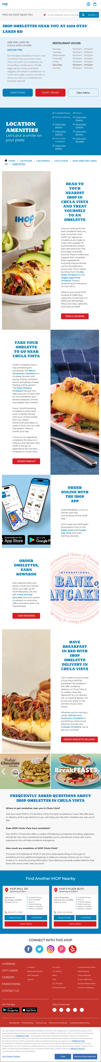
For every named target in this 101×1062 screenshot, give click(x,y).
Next (97, 771)
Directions (17, 92)
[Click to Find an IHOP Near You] (44, 15)
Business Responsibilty (87, 983)
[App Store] (29, 1010)
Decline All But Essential (85, 1056)
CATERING (8, 963)
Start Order (50, 92)
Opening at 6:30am (68, 891)
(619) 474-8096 (64, 912)
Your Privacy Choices (11, 1056)
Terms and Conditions (58, 1023)
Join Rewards (26, 615)
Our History (57, 971)
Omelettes (18, 164)
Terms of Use (41, 1023)
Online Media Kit (84, 975)
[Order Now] (95, 4)
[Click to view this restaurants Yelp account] (73, 949)
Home (12, 161)
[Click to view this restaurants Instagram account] (50, 949)
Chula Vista (61, 161)
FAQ (54, 979)
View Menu (83, 92)
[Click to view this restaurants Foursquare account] (61, 949)
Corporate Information (87, 967)
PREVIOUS (3, 771)
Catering (37, 917)
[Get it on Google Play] (33, 539)
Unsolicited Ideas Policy (80, 1023)
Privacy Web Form (85, 979)
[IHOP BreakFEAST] (76, 771)
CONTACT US (10, 990)
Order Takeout (26, 461)
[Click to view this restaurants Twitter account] (39, 949)
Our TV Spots (57, 983)
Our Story (56, 967)
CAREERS (8, 977)
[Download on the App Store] (19, 539)
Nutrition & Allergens (86, 988)
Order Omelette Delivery (79, 739)
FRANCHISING (11, 984)
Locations (26, 161)
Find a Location (74, 316)
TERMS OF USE (22, 1036)
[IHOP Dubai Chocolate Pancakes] (25, 771)
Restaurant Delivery (35, 971)
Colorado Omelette (71, 727)
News (54, 975)
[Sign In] (88, 4)
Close (62, 1056)
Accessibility (14, 1023)
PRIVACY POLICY (77, 1049)
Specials (30, 979)
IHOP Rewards (33, 975)
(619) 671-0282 (15, 912)
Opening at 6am (18, 891)
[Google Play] (10, 1010)
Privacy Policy (28, 1023)
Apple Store (67, 530)
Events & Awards (59, 988)
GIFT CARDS (10, 970)
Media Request (83, 971)
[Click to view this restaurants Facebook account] (28, 949)
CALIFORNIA (43, 161)
